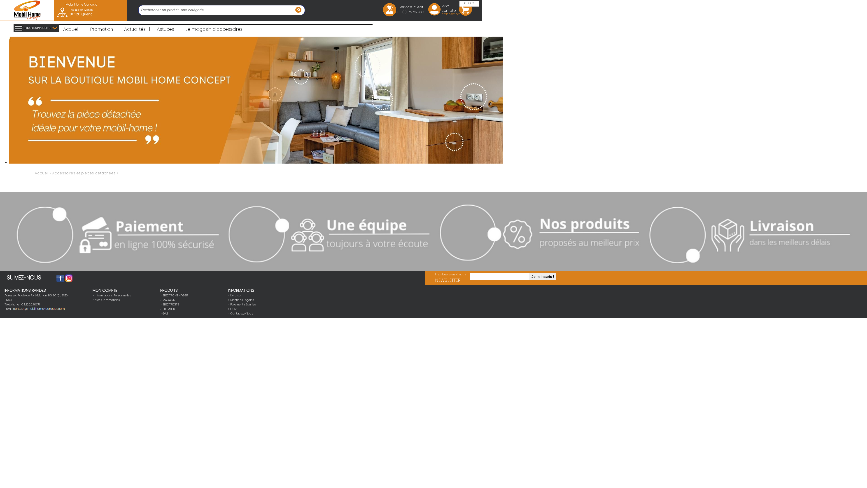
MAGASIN (169, 300)
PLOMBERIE (170, 309)
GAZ (165, 313)
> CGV (232, 309)
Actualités (137, 29)
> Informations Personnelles (112, 295)
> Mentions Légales (241, 300)
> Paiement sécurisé (242, 304)
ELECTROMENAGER (175, 295)
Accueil (73, 29)
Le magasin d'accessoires (213, 29)
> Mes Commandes (106, 300)
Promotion (103, 29)
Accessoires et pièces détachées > (85, 173)
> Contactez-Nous (240, 313)
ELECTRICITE (171, 304)
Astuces (168, 29)
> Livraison (235, 295)
